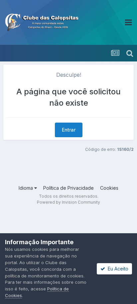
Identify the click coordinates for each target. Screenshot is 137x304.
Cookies (109, 188)
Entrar (68, 130)
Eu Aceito (116, 268)
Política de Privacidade (68, 188)
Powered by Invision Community (68, 202)
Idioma (26, 188)
